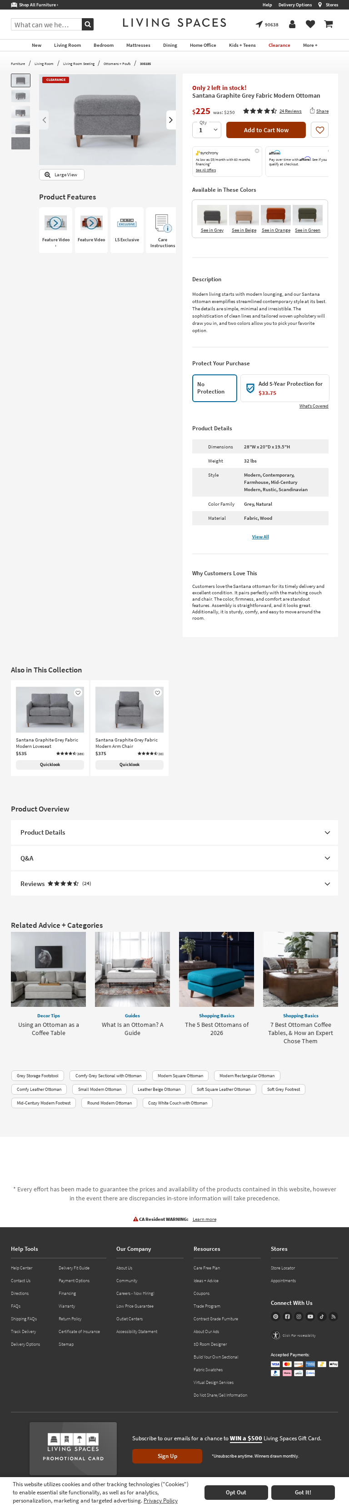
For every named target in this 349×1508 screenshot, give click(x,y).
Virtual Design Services (214, 1382)
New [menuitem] (36, 45)
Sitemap (66, 1344)
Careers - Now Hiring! (135, 1293)
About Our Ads (206, 1331)
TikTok (322, 1316)
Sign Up (167, 1456)
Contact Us (20, 1281)
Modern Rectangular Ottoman (246, 1076)
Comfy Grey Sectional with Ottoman (108, 1076)
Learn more (204, 1219)
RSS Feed (333, 1316)
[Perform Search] (88, 24)
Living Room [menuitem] (67, 45)
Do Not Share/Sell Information (220, 1395)
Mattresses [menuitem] (138, 45)
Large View (66, 175)
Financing (67, 1293)
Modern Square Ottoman (180, 1076)
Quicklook (50, 764)
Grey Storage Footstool (38, 1076)
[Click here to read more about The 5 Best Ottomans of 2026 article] (216, 969)
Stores (332, 5)
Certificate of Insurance (79, 1331)
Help (267, 5)
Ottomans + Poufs (117, 63)
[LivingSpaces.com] (174, 22)
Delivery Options (295, 5)
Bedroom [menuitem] (104, 45)
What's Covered (314, 406)
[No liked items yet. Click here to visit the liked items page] (310, 24)
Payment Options (74, 1281)
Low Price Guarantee (135, 1306)
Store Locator (283, 1268)
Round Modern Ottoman (109, 1103)
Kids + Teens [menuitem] (242, 45)
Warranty (67, 1306)
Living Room (44, 63)
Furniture (18, 63)
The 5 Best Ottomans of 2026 (217, 1028)
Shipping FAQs (24, 1319)
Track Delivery (23, 1331)
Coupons (201, 1293)
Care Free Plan (207, 1268)
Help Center (21, 1268)
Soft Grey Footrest (283, 1089)
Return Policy (70, 1319)
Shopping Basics (216, 1015)
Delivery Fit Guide (74, 1268)
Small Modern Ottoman (99, 1089)
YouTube (310, 1316)
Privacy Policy (161, 1500)
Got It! (303, 1492)
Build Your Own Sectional (216, 1357)
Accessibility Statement (136, 1331)
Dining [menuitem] (170, 45)
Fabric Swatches (208, 1370)
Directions (20, 1293)
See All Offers (206, 170)
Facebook (287, 1316)
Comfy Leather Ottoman (39, 1089)
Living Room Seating (79, 63)
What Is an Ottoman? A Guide (133, 1028)
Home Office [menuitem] (203, 45)
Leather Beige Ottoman (159, 1089)
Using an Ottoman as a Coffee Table (48, 1028)
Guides (132, 1015)
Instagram (299, 1316)
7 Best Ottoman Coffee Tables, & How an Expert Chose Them (300, 1032)
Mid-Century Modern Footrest (43, 1103)
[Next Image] (171, 119)
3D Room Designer (210, 1344)
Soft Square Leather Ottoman (223, 1089)
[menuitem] (328, 24)
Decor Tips (48, 1015)
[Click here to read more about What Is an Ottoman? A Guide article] (132, 969)
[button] (272, 111)
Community (126, 1281)
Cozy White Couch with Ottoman (177, 1103)
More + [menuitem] (310, 45)
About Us (124, 1268)
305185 (145, 63)
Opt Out (236, 1492)
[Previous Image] (44, 119)
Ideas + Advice (206, 1281)
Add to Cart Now (266, 130)
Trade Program (207, 1306)
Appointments (283, 1281)
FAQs (15, 1306)
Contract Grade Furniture (216, 1319)
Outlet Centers (129, 1319)
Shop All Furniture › (37, 5)
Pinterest (275, 1316)
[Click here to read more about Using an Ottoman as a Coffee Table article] (48, 969)
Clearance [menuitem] (279, 45)
